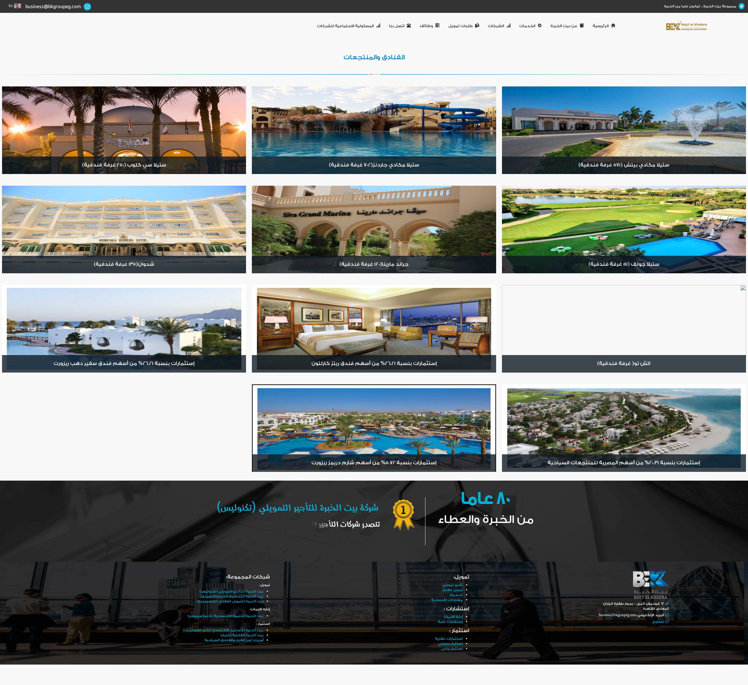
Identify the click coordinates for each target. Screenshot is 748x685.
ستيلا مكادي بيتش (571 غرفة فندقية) (624, 165)
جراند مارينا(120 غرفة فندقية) (374, 264)
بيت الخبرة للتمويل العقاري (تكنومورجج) (230, 601)
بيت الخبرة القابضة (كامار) (242, 635)
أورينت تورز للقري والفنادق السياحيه (234, 640)
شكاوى (658, 621)
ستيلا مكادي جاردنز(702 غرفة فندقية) (374, 165)
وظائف (426, 26)
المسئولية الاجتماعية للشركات (345, 26)
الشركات (496, 26)
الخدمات (527, 26)
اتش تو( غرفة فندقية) (623, 363)
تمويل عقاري (452, 589)
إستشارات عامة (450, 621)
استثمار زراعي (452, 648)
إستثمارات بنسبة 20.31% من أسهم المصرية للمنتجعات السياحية (624, 463)
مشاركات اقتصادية (447, 599)
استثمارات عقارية (449, 638)
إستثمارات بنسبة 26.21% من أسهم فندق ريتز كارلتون (374, 363)
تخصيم (456, 594)
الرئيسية (601, 26)
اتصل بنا (396, 26)
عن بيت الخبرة (563, 26)
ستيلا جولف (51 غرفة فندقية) (623, 264)
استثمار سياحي (450, 643)
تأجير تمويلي (452, 585)
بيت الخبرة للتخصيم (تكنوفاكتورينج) (232, 596)
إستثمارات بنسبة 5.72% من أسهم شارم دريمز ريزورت (374, 463)
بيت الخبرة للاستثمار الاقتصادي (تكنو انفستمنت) (223, 630)
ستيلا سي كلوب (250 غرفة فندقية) (124, 165)
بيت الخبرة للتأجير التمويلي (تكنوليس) (232, 591)
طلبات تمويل (460, 26)
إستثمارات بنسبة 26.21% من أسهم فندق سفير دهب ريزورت (124, 363)
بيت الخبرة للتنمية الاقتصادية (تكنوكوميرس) (226, 615)
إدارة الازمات (453, 616)
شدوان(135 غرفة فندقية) (124, 264)
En (11, 6)
